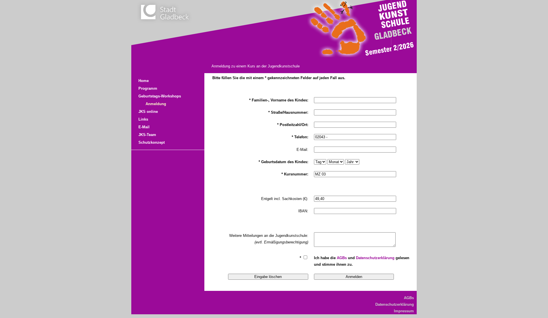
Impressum (404, 311)
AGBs (342, 258)
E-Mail (144, 127)
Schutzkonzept (151, 142)
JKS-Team (147, 135)
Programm (147, 88)
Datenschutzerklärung (375, 258)
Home (143, 81)
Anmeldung (156, 104)
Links (143, 119)
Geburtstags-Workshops (159, 96)
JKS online (148, 111)
